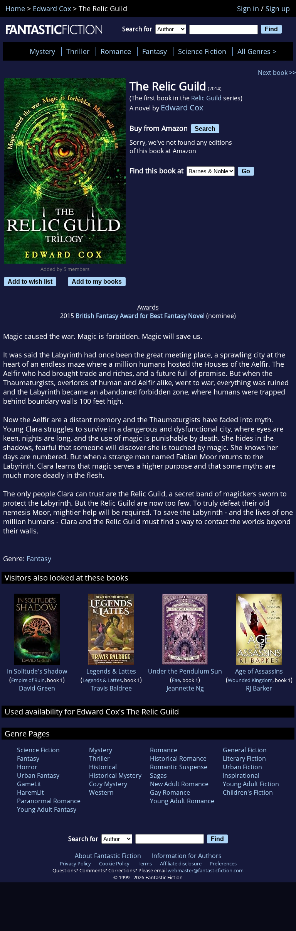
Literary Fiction (244, 758)
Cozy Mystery (108, 784)
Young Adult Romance (182, 801)
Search (205, 128)
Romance (116, 51)
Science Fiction (202, 51)
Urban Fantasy (38, 775)
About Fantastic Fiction (108, 855)
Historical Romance (178, 758)
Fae (176, 680)
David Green (37, 688)
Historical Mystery (115, 775)
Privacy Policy (75, 863)
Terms (145, 863)
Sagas (158, 775)
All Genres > (258, 51)
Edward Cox (182, 107)
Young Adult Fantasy (46, 809)
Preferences (223, 863)
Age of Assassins (259, 671)
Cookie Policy (114, 863)
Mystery (42, 51)
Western (101, 792)
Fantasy (154, 51)
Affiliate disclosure (181, 863)
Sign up (278, 8)
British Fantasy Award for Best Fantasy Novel (140, 315)
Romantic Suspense (178, 767)
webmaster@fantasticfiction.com (206, 870)
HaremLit (30, 792)
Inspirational (241, 775)
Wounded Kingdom (250, 680)
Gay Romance (170, 792)
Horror (27, 767)
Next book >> (277, 72)
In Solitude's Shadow (37, 671)
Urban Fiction (242, 767)
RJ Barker (259, 688)
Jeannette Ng (185, 688)
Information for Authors (187, 855)
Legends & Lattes (111, 671)
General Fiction (245, 750)
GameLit (29, 784)
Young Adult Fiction (251, 784)
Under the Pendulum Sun (185, 671)
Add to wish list (30, 281)
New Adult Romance (179, 784)
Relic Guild (206, 98)
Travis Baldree (111, 688)
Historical (103, 767)
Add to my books (97, 281)
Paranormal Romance (49, 801)
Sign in (248, 8)
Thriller (77, 51)
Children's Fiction (248, 792)
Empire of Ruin (28, 680)
